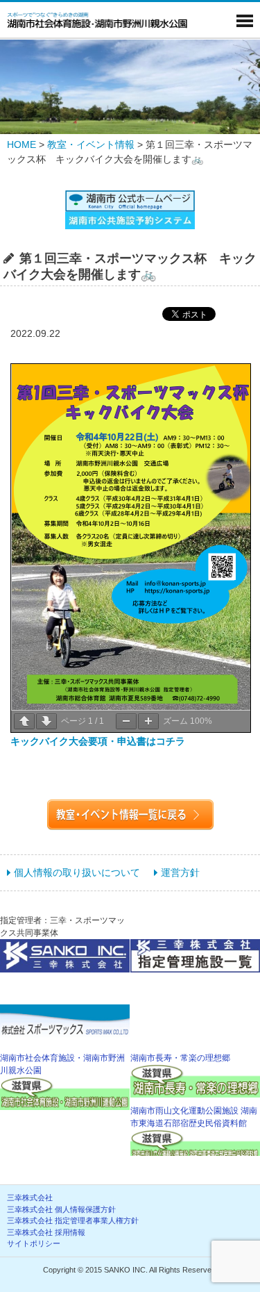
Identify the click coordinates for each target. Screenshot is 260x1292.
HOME (21, 144)
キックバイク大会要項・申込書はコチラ (97, 741)
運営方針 (180, 872)
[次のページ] (46, 721)
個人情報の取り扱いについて (77, 872)
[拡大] (148, 721)
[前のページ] (24, 721)
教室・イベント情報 (91, 144)
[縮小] (126, 721)
